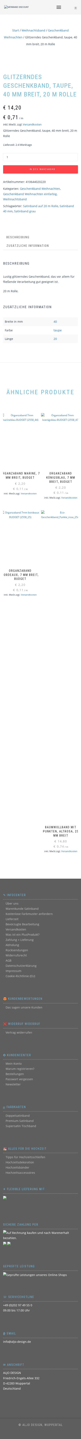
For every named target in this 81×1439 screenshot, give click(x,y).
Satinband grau (25, 211)
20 (55, 339)
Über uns (12, 903)
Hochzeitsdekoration (20, 1162)
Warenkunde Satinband (22, 909)
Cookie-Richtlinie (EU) (20, 976)
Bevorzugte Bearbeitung (22, 924)
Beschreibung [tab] (17, 237)
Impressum (13, 971)
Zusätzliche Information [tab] (27, 245)
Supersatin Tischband (21, 1126)
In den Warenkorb (42, 169)
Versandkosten (32, 124)
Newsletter (13, 1084)
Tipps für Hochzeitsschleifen (25, 1157)
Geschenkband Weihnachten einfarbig (30, 194)
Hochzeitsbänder (17, 1167)
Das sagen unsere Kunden (24, 1007)
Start (15, 30)
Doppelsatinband (18, 1116)
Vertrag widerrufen (19, 1032)
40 (55, 322)
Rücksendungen (17, 950)
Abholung (12, 945)
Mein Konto (14, 1064)
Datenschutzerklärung (21, 966)
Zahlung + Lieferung (20, 940)
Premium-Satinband (20, 1121)
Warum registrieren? (20, 1069)
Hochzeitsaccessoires (20, 1173)
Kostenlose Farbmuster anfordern (29, 914)
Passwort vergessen (19, 1079)
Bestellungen (15, 1074)
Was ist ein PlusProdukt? (22, 935)
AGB (8, 960)
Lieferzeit (12, 919)
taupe (58, 330)
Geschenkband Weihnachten (40, 189)
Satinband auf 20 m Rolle (40, 206)
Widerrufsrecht (16, 955)
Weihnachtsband (33, 30)
